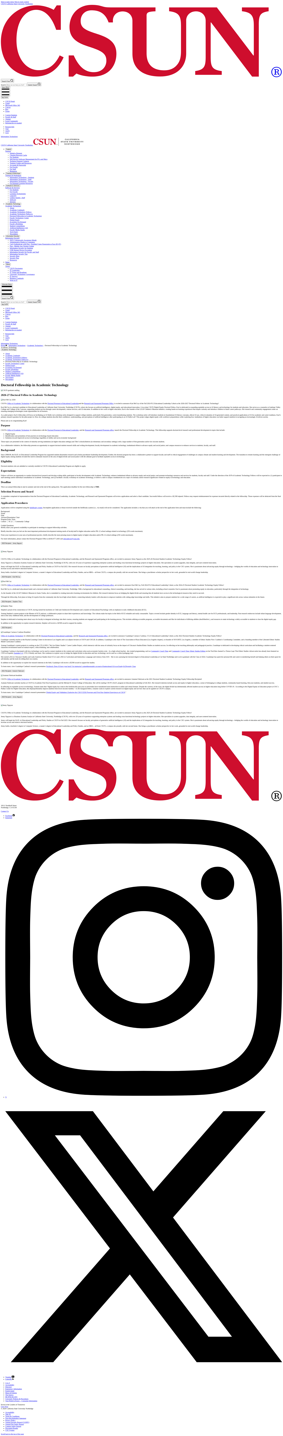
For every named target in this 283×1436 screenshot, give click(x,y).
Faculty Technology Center (19, 218)
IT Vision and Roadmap (18, 272)
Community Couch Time (159, 651)
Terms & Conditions (12, 1416)
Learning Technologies (18, 194)
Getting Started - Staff (17, 198)
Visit (7, 129)
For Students (14, 157)
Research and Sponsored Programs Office (98, 403)
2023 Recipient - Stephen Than (12, 601)
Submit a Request (16, 153)
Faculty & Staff (10, 117)
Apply (7, 131)
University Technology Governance (22, 274)
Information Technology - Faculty (21, 181)
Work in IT (13, 280)
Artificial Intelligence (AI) (19, 228)
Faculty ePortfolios (16, 224)
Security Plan (14, 258)
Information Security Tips (19, 254)
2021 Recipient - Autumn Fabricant (13, 671)
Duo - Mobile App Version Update (22, 246)
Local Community (11, 121)
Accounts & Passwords (18, 165)
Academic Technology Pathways (21, 214)
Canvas (8, 107)
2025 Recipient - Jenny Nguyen (12, 543)
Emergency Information (13, 1389)
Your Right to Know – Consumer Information (21, 1401)
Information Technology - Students (22, 177)
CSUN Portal (10, 101)
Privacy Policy (10, 1420)
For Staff (13, 169)
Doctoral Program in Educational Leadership (63, 403)
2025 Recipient (6, 627)
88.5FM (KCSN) (11, 1397)
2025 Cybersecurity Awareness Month (23, 240)
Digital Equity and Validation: (85, 692)
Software (13, 200)
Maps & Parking (11, 1393)
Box (6, 109)
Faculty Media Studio (17, 230)
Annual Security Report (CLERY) (17, 1422)
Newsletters (14, 234)
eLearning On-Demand (18, 222)
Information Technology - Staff (20, 179)
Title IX (8, 1414)
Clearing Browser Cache (18, 155)
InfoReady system (36, 508)
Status (7, 262)
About (12, 208)
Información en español (13, 123)
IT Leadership (15, 270)
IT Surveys (13, 276)
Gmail (7, 103)
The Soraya (9, 1395)
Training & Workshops (13, 173)
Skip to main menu (7, 2)
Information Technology (9, 136)
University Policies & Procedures (16, 1399)
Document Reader (11, 1428)
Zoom (7, 111)
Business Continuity (17, 278)
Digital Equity (15, 220)
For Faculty (14, 167)
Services (13, 202)
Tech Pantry (14, 232)
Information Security (12, 236)
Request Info (9, 127)
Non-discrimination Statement (15, 1418)
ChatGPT (13, 196)
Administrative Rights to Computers (22, 242)
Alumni (8, 119)
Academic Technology (13, 204)
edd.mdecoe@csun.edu (71, 539)
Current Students (11, 115)
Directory (8, 1387)
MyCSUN (5, 97)
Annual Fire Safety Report (14, 1424)
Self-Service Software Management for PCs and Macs (28, 159)
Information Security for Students (21, 248)
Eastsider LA (18, 653)
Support (8, 149)
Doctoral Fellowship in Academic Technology (26, 216)
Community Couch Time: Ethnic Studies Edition (189, 651)
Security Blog (14, 256)
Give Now (4, 1407)
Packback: (50, 666)
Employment (9, 1391)
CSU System (9, 1430)
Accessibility (9, 1385)
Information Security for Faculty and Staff (24, 252)
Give (7, 133)
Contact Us (5, 811)
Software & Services (12, 185)
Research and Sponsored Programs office (99, 430)
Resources (13, 171)
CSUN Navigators (16, 268)
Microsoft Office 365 (12, 105)
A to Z (7, 1383)
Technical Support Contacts (19, 161)
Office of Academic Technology (18, 403)
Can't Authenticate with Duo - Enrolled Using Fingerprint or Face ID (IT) (35, 244)
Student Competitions (17, 226)
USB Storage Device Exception (21, 250)
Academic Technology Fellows (21, 212)
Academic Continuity (17, 210)
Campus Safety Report (13, 1426)
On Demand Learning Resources (21, 183)
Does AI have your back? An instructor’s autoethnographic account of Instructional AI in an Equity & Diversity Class (95, 666)
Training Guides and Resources (21, 163)
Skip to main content (21, 2)
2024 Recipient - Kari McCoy (11, 577)
